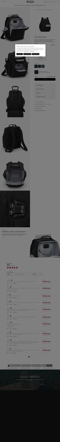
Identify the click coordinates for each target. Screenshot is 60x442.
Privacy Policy (26, 51)
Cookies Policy (32, 51)
